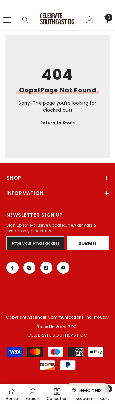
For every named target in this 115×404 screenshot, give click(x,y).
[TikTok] (46, 268)
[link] (32, 394)
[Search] (25, 20)
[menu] (7, 20)
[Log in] (89, 19)
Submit (87, 243)
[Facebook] (12, 268)
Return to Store (57, 122)
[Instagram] (29, 268)
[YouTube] (63, 268)
